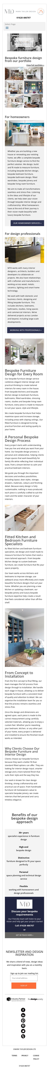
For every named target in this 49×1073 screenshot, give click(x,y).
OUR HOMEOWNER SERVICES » (27, 223)
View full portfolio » (35, 65)
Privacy (25, 1055)
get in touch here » (24, 935)
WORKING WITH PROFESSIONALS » (25, 330)
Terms (14, 1055)
